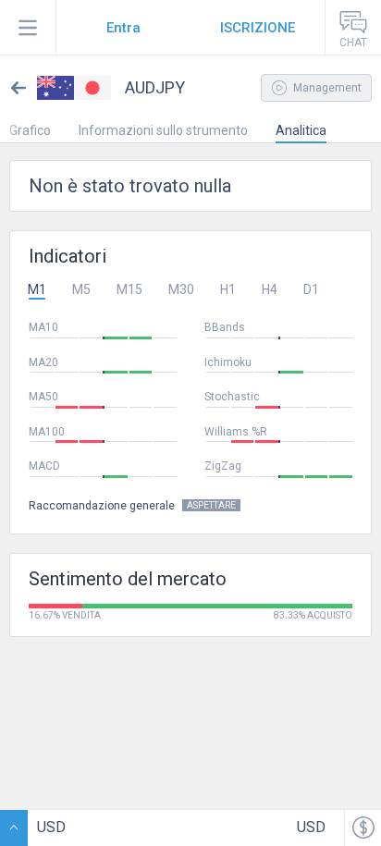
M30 (181, 289)
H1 (228, 289)
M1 (37, 289)
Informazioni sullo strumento (163, 130)
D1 (311, 289)
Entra (123, 27)
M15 (129, 289)
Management (326, 87)
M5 (81, 289)
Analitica (301, 130)
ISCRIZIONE (257, 27)
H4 (269, 289)
